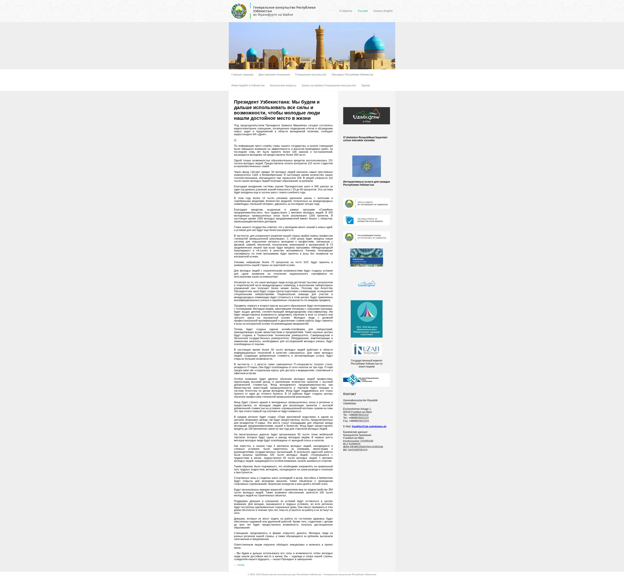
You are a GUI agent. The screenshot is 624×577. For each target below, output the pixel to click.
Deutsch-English (383, 11)
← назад (239, 564)
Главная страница (242, 74)
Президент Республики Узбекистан (352, 74)
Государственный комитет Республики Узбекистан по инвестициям (367, 363)
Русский (363, 11)
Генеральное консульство (310, 74)
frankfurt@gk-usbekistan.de (369, 426)
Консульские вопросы (283, 85)
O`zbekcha (345, 11)
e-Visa (366, 121)
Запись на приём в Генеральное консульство (328, 85)
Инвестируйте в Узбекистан (248, 85)
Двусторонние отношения (274, 74)
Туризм (365, 85)
